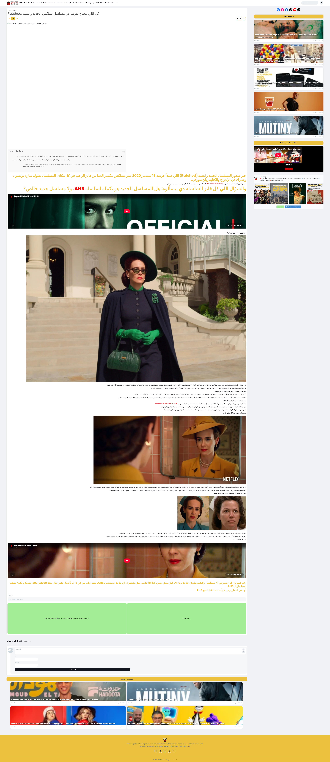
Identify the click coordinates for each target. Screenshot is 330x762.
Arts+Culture (79, 3)
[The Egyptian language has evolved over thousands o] (315, 193)
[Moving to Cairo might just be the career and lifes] (279, 193)
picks (10, 595)
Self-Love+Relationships (106, 3)
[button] (239, 18)
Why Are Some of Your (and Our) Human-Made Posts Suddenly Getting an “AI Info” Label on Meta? (288, 84)
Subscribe (288, 169)
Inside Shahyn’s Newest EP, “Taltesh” (270, 109)
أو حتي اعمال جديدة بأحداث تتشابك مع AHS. (34, 166)
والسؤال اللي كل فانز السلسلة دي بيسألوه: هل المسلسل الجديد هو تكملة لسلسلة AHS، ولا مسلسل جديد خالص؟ (41, 160)
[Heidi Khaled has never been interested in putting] (297, 193)
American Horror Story (214, 184)
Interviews (59, 3)
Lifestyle (69, 3)
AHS (79, 188)
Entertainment (35, 3)
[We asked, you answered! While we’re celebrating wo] (262, 193)
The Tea (24, 3)
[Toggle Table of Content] (123, 151)
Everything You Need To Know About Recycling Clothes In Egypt (67, 619)
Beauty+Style (90, 3)
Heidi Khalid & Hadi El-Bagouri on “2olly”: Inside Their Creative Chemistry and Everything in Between (286, 36)
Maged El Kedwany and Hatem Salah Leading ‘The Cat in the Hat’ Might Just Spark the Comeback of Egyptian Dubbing (176, 723)
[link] (244, 18)
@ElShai (289, 165)
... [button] (116, 2)
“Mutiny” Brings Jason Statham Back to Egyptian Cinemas (151, 699)
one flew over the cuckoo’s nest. (166, 404)
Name (17, 657)
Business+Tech (48, 3)
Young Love (186, 619)
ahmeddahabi (14, 641)
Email (17, 663)
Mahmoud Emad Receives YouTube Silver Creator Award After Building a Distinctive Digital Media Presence (54, 699)
